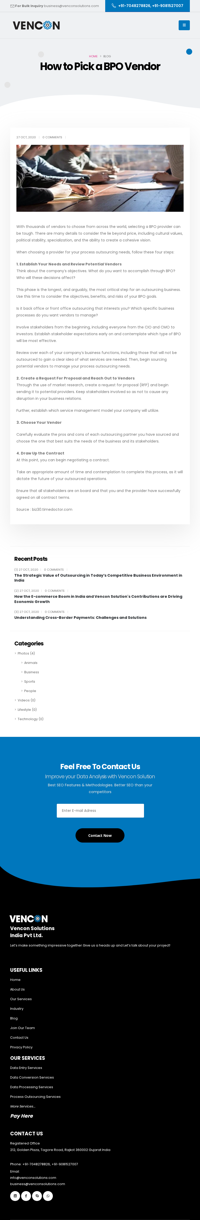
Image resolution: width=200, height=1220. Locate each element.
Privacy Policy (21, 1047)
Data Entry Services (26, 1068)
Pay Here (21, 1115)
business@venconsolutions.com (71, 6)
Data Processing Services (31, 1087)
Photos (26, 653)
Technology (30, 719)
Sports (29, 681)
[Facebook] (26, 1196)
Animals (31, 663)
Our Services (21, 999)
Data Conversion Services (32, 1077)
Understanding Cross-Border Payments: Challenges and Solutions (80, 617)
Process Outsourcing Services (35, 1096)
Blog (14, 1018)
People (30, 691)
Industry (16, 1008)
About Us (17, 989)
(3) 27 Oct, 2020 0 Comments (41, 612)
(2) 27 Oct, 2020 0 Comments (41, 591)
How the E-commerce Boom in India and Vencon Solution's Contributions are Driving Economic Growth (98, 599)
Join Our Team (22, 1028)
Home (93, 56)
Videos (26, 700)
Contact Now (100, 835)
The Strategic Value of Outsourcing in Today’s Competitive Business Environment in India (98, 578)
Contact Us (19, 1037)
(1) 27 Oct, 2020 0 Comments (40, 570)
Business (31, 672)
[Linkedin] (15, 1196)
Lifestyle (27, 709)
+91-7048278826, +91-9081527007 (50, 1164)
